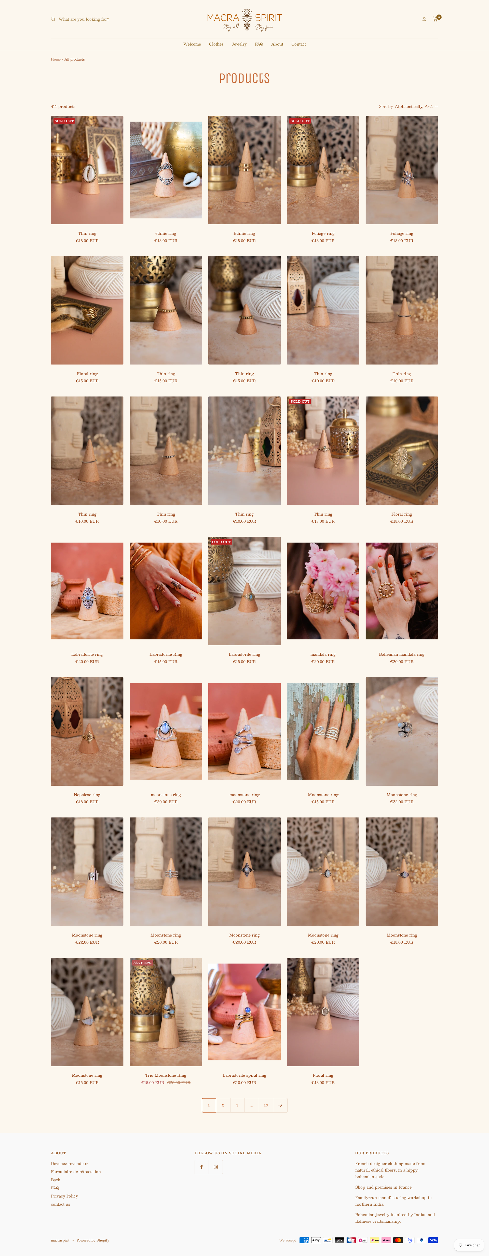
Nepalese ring (87, 795)
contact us (60, 1204)
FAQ (259, 44)
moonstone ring (166, 795)
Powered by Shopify (93, 1240)
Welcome (192, 44)
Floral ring (87, 374)
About (277, 44)
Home (56, 59)
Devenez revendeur (69, 1163)
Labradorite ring (87, 654)
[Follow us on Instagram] (216, 1167)
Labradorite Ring (166, 654)
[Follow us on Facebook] (202, 1167)
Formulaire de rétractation (76, 1171)
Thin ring (87, 233)
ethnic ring (165, 233)
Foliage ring (323, 233)
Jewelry (239, 44)
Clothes (216, 44)
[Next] (280, 1105)
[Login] (424, 19)
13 (266, 1105)
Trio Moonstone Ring (165, 1075)
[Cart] (435, 19)
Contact (298, 44)
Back (55, 1179)
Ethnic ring (244, 233)
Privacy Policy (64, 1196)
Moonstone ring (323, 795)
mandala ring (323, 654)
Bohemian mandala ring (402, 654)
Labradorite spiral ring (244, 1075)
